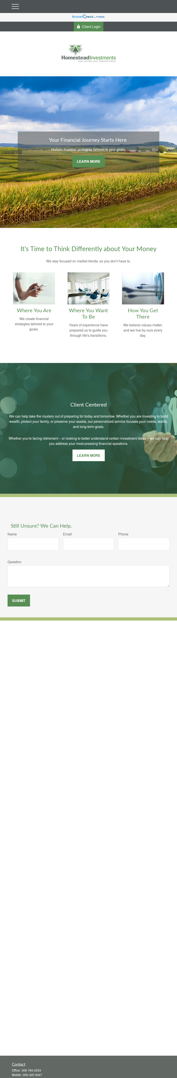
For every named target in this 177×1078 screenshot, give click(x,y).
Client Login (91, 26)
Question (14, 561)
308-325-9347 (32, 1075)
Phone (123, 534)
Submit (18, 600)
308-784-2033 (31, 1070)
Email (67, 534)
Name (12, 534)
